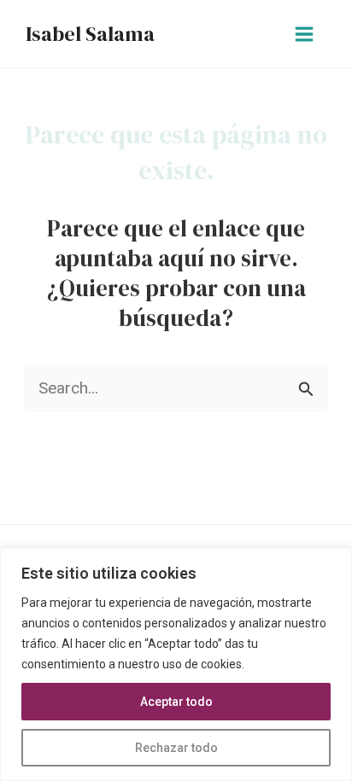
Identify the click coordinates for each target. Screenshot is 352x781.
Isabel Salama (90, 34)
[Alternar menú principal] (304, 33)
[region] (176, 664)
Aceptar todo (176, 701)
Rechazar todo (176, 748)
